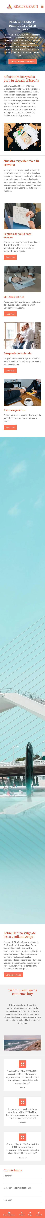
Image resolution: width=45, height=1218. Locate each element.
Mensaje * (8, 1200)
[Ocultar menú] (42, 6)
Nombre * (8, 1176)
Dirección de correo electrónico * (18, 1188)
